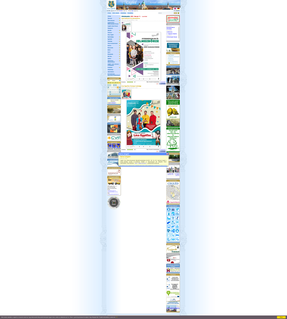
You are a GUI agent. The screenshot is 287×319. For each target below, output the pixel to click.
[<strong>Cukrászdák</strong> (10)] (177, 214)
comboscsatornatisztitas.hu (113, 194)
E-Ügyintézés (171, 59)
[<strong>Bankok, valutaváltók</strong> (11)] (173, 209)
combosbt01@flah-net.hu (113, 191)
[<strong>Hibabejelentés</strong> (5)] (177, 218)
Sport (109, 52)
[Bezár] (167, 154)
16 (114, 89)
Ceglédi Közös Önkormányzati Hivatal (113, 23)
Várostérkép (130, 13)
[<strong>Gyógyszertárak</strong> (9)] (173, 218)
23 (114, 92)
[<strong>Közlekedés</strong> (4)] (169, 226)
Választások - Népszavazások (111, 61)
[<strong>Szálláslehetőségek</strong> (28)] (177, 235)
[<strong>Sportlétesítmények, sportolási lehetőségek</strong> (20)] (173, 235)
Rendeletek (170, 58)
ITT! (117, 317)
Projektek (110, 67)
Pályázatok (110, 28)
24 (115, 92)
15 (112, 89)
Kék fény (110, 56)
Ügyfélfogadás (171, 55)
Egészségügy (111, 36)
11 (117, 87)
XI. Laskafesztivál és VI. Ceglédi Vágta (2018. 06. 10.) (178, 174)
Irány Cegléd (111, 34)
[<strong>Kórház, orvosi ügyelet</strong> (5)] (177, 222)
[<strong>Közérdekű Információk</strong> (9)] (169, 209)
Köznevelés (110, 47)
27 (108, 94)
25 (117, 92)
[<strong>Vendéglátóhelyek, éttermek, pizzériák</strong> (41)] (173, 239)
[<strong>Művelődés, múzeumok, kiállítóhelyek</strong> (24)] (177, 226)
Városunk (110, 18)
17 (115, 89)
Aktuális (109, 30)
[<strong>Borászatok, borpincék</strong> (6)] (177, 209)
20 (108, 92)
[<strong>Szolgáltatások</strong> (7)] (177, 239)
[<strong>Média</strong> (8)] (169, 231)
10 (115, 87)
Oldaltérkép (123, 13)
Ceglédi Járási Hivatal (113, 26)
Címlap (109, 13)
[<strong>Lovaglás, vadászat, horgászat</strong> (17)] (173, 226)
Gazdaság (110, 41)
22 (112, 92)
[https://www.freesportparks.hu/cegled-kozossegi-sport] (114, 208)
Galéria (109, 58)
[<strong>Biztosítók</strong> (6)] (173, 214)
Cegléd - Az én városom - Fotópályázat (113, 64)
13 (108, 89)
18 (117, 89)
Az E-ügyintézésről (174, 63)
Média (109, 49)
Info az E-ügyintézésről (173, 61)
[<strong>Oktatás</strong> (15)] (173, 231)
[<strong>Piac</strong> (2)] (177, 231)
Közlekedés (110, 54)
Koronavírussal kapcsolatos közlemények (114, 74)
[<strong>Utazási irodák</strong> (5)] (169, 239)
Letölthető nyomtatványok (173, 56)
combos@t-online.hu (112, 190)
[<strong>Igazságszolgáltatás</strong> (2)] (173, 222)
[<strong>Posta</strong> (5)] (169, 235)
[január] (119, 80)
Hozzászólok (163, 81)
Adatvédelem (111, 71)
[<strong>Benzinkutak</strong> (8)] (169, 214)
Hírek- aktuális (115, 13)
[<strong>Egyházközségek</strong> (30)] (169, 218)
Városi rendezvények (112, 43)
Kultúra (109, 45)
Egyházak (110, 39)
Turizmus (110, 32)
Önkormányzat (111, 20)
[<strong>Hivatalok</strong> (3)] (169, 222)
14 (110, 89)
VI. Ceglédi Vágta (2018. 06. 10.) (170, 174)
